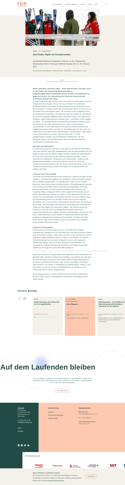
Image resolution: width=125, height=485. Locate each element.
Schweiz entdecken (71, 4)
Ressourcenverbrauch (77, 70)
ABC (96, 4)
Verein (20, 428)
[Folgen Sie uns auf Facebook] (25, 445)
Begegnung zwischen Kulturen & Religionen (42, 70)
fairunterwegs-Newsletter (56, 415)
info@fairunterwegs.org (25, 422)
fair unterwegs (57, 4)
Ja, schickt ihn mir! (62, 390)
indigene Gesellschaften (58, 70)
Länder (83, 4)
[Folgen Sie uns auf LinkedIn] (18, 445)
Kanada (84, 70)
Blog (89, 4)
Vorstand (20, 431)
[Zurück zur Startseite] (22, 4)
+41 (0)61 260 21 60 (24, 420)
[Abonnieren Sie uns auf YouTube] (28, 445)
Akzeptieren (91, 476)
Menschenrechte (67, 70)
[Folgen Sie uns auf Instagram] (22, 445)
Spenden (51, 412)
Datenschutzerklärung (56, 480)
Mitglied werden (53, 418)
